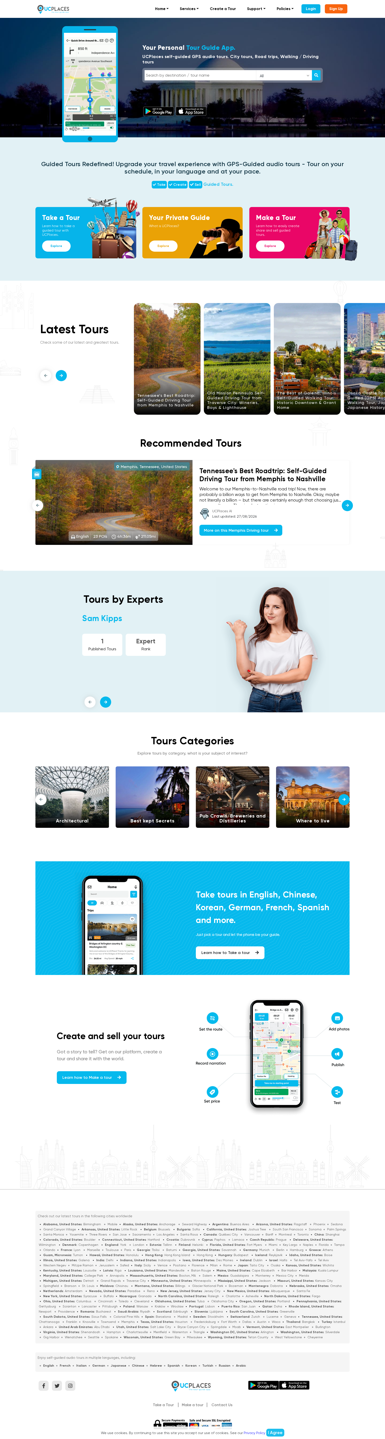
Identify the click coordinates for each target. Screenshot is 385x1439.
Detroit (88, 1280)
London (138, 1245)
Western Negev (54, 1265)
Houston (181, 1322)
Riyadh (145, 1311)
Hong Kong (205, 1255)
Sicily (147, 1265)
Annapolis (117, 1275)
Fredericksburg (205, 1322)
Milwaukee (194, 1337)
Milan (214, 1265)
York (123, 1245)
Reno (151, 1291)
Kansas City (324, 1280)
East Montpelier (297, 1327)
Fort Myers (254, 1245)
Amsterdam (73, 1291)
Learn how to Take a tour (226, 952)
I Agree (275, 1432)
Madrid (183, 1316)
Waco (276, 1322)
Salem (207, 1275)
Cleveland (141, 1301)
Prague (281, 1239)
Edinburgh (180, 1311)
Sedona (337, 1224)
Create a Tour (223, 8)
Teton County (258, 1337)
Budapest (241, 1255)
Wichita (328, 1265)
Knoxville (89, 1322)
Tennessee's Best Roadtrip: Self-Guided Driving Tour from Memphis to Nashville (166, 400)
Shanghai (333, 1234)
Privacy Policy (254, 1433)
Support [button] (254, 8)
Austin (261, 1322)
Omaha (336, 1286)
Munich (264, 1250)
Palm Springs (336, 1229)
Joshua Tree (257, 1229)
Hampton (114, 1332)
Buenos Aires (239, 1224)
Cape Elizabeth (263, 1270)
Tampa (339, 1245)
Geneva (290, 1316)
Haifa (283, 1260)
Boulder (89, 1239)
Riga (118, 1270)
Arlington (267, 1332)
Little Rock (129, 1229)
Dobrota (276, 1286)
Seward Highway (194, 1224)
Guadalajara (239, 1275)
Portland (283, 1301)
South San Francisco (288, 1229)
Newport (45, 1311)
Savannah (228, 1250)
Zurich (255, 1316)
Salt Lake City (160, 1327)
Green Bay (172, 1337)
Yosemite (77, 1234)
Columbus (83, 1301)
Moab (236, 1327)
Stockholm (216, 1316)
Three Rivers (98, 1234)
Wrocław (177, 1306)
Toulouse (112, 1250)
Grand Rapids (110, 1280)
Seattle (93, 1337)
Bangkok (308, 1322)
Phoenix (319, 1224)
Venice (163, 1265)
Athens (328, 1250)
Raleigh (213, 1296)
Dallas (247, 1322)
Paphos (219, 1239)
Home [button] (160, 8)
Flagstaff (300, 1224)
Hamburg (296, 1250)
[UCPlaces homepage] (192, 1386)
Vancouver (252, 1234)
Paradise (133, 1291)
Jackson (264, 1280)
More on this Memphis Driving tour (237, 530)
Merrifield (160, 1332)
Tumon (78, 1255)
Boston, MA (187, 1275)
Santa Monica (53, 1234)
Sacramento (141, 1234)
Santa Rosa (189, 1234)
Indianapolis (167, 1260)
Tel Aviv (323, 1260)
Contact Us (221, 1405)
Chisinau (121, 1286)
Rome (227, 1265)
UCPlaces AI (222, 511)
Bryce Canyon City (191, 1327)
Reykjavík (276, 1255)
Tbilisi (156, 1250)
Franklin (71, 1322)
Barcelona (163, 1316)
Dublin (257, 1260)
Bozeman (236, 1286)
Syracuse (90, 1296)
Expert (145, 641)
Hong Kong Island (177, 1255)
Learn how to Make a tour (87, 1077)
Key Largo (290, 1245)
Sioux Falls (99, 1316)
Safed (124, 1265)
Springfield (51, 1286)
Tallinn (167, 1245)
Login (311, 8)
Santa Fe (303, 1291)
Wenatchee (73, 1337)
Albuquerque (280, 1291)
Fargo (316, 1296)
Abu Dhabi (102, 1327)
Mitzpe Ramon (82, 1265)
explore (56, 246)
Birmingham (92, 1224)
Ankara (48, 1327)
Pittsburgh (110, 1306)
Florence (198, 1265)
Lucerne (273, 1316)
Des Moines (224, 1260)
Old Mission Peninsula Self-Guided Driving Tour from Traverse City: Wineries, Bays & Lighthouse (236, 400)
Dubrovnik (188, 1239)
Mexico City (284, 1275)
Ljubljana (216, 1311)
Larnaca (238, 1239)
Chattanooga (49, 1322)
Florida (324, 1245)
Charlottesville (137, 1332)
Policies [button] (284, 8)
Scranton (69, 1306)
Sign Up (336, 8)
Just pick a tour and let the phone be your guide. (238, 934)
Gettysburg (47, 1306)
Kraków (160, 1306)
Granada (145, 1296)
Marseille (93, 1250)
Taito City (257, 1265)
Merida (304, 1275)
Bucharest (103, 1311)
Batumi (171, 1250)
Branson (70, 1286)
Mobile (112, 1224)
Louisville (89, 1270)
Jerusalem (107, 1265)
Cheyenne (315, 1337)
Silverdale (332, 1332)
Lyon (77, 1250)
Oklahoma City (222, 1301)
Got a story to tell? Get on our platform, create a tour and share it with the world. (109, 1055)
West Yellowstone (288, 1337)
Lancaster (89, 1306)
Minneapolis (202, 1280)
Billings (180, 1286)
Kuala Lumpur (328, 1270)
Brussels (164, 1229)
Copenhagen (88, 1245)
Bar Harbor (289, 1270)
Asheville (252, 1296)
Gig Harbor (51, 1337)
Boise (328, 1255)
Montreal (285, 1234)
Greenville (287, 1311)
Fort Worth (229, 1322)
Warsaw (142, 1306)
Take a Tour (163, 1405)
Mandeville (176, 1270)
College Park (93, 1275)
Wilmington (47, 1245)
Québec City (228, 1234)
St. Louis (88, 1286)
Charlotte (233, 1296)
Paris (127, 1250)
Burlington (322, 1327)
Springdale (219, 1327)
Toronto (303, 1234)
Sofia (196, 1229)
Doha (278, 1306)
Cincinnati (105, 1301)
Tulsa (201, 1301)
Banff (269, 1234)
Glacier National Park (207, 1286)
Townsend (108, 1322)
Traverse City (136, 1280)
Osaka (275, 1265)
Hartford (154, 1239)
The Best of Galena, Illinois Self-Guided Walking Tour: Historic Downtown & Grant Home (306, 400)
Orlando (49, 1250)
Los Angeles (166, 1234)
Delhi (109, 1260)
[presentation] (45, 375)
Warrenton (180, 1332)
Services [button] (188, 8)
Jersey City (212, 1291)
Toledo (124, 1301)
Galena (84, 1260)
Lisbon (210, 1306)
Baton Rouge (201, 1270)
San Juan (249, 1306)
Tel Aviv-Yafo (303, 1260)
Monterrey (263, 1275)
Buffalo (109, 1296)
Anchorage (167, 1224)
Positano (179, 1265)
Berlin (280, 1250)
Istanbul (339, 1322)
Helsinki (197, 1245)
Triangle (199, 1332)
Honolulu (132, 1255)
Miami (273, 1245)
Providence (66, 1311)
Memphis (128, 1322)
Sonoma (315, 1229)
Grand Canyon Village (59, 1229)
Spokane (111, 1337)
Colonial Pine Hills (126, 1316)
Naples (308, 1245)
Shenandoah (90, 1332)
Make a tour (192, 1405)
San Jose (120, 1234)
